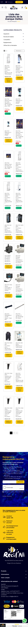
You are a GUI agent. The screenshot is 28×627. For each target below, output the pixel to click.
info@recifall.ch (13, 596)
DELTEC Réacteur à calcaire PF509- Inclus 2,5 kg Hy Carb (19, 69)
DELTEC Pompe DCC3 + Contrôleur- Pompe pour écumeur (19, 288)
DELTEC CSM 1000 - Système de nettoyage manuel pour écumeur (8, 412)
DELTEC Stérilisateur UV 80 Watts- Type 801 (8, 316)
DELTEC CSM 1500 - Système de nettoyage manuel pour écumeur (19, 412)
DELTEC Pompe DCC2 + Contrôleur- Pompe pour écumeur (19, 259)
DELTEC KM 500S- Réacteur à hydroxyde (19, 345)
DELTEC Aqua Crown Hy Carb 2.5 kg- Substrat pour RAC (8, 165)
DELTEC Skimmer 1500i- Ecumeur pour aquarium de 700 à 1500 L (8, 70)
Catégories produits (13, 30)
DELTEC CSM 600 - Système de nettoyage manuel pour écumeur (8, 377)
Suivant (17, 433)
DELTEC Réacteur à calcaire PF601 (8, 133)
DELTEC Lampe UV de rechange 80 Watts (19, 316)
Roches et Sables (9, 36)
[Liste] (7, 51)
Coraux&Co (7, 39)
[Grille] (4, 51)
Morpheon (18, 563)
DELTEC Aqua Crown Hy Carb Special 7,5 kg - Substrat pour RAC (19, 134)
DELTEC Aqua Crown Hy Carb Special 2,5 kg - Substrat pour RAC (8, 102)
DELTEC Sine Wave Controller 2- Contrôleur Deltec (8, 287)
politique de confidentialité (17, 491)
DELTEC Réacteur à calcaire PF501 (19, 101)
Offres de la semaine (10, 45)
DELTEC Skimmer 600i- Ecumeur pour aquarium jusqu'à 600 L (19, 167)
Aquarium (6, 34)
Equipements (7, 42)
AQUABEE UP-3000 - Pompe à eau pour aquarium (8, 258)
